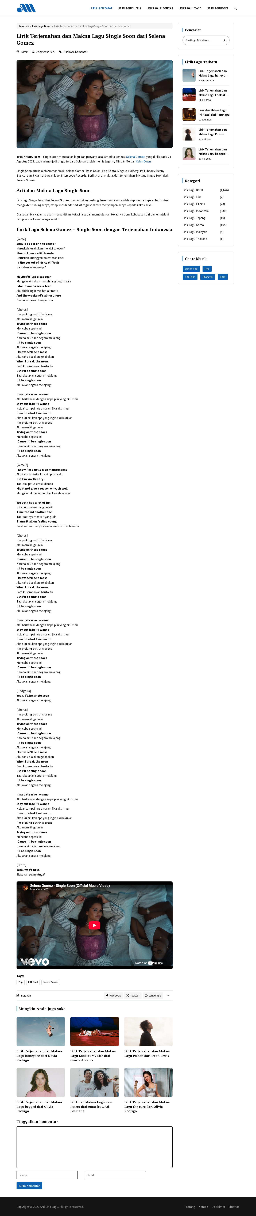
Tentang (189, 1207)
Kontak (203, 1207)
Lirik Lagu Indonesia (160, 8)
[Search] (225, 40)
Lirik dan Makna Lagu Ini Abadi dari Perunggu (214, 112)
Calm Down (143, 161)
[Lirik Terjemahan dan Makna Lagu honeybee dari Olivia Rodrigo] (189, 76)
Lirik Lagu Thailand (195, 239)
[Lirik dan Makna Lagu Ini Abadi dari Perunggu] (189, 115)
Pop (20, 982)
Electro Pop (191, 268)
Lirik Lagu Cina (192, 197)
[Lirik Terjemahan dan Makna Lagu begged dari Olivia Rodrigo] (189, 154)
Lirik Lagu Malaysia (195, 232)
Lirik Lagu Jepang (190, 8)
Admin (24, 52)
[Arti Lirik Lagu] (26, 8)
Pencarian (193, 30)
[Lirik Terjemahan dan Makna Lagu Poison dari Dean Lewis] (189, 134)
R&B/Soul (33, 982)
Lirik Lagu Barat (101, 8)
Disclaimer (218, 1207)
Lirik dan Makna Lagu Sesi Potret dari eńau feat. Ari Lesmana (91, 1106)
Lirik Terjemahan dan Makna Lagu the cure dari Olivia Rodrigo (147, 1106)
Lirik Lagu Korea (217, 8)
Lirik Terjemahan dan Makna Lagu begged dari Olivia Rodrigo (39, 1106)
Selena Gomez (135, 157)
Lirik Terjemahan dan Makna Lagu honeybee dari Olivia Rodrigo (39, 1055)
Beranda (24, 26)
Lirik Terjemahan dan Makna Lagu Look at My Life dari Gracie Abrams (93, 1055)
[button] (235, 8)
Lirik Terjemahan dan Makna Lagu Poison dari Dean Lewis (147, 1053)
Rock (222, 276)
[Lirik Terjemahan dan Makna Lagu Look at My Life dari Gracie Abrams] (189, 95)
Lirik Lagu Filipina (129, 8)
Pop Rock (190, 276)
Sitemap (234, 1207)
